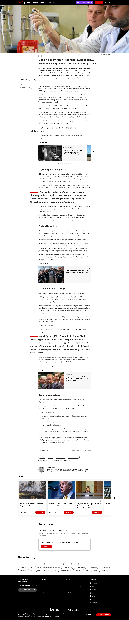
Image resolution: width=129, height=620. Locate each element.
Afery (78, 501)
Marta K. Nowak (51, 467)
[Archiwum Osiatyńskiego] (73, 610)
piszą (45, 91)
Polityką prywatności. (40, 615)
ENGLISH (44, 601)
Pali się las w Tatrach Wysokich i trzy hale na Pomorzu (31, 505)
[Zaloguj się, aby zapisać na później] (101, 501)
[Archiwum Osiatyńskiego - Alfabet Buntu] (55, 610)
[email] (85, 450)
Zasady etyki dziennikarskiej (73, 586)
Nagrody (44, 592)
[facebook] (77, 450)
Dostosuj (90, 615)
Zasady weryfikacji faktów (73, 583)
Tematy (35, 2)
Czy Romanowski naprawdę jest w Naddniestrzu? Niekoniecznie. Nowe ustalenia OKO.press (89, 506)
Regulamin (68, 589)
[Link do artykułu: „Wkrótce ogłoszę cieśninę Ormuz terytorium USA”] (61, 490)
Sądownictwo (109, 501)
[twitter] (81, 450)
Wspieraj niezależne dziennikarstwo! (27, 585)
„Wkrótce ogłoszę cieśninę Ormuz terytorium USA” (60, 505)
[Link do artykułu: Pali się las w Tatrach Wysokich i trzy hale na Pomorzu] (32, 490)
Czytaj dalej (40, 512)
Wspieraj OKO (45, 586)
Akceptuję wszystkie (103, 615)
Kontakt (44, 595)
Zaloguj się (46, 546)
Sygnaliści (44, 598)
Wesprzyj (99, 2)
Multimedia (52, 2)
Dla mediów (69, 595)
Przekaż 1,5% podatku (48, 589)
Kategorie (42, 2)
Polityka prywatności (71, 592)
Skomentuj (25, 87)
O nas (43, 583)
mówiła (47, 187)
